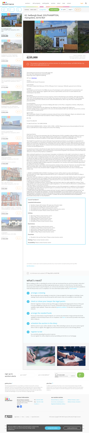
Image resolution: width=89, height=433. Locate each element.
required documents (35, 416)
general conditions (62, 307)
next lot (10, 9)
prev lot (4, 9)
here (64, 317)
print (64, 9)
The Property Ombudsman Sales (8, 416)
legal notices (17, 416)
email (70, 9)
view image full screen (53, 51)
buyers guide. (73, 288)
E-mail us (36, 404)
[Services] (41, 356)
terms (23, 416)
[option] (56, 37)
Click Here (34, 78)
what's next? (33, 9)
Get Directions (31, 266)
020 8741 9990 (39, 399)
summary (27, 9)
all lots (18, 9)
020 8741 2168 (40, 402)
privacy (27, 416)
